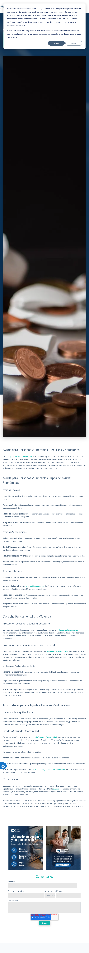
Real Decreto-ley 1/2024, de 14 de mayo (51, 689)
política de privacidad (16, 25)
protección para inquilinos (57, 651)
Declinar (74, 43)
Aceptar (56, 43)
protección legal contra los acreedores (49, 769)
